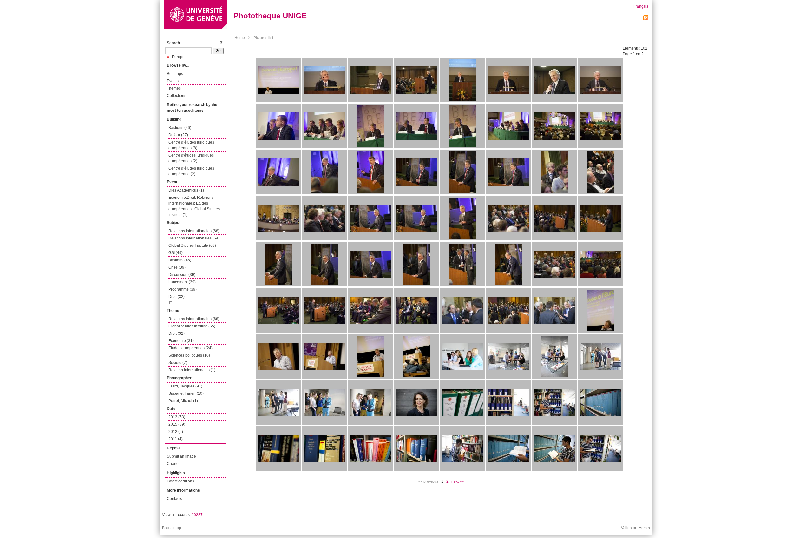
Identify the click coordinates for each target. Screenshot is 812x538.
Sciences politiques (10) (189, 355)
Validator (628, 528)
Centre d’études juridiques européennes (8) (191, 145)
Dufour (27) (178, 135)
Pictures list (263, 38)
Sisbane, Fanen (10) (186, 393)
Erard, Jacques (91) (185, 386)
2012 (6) (175, 431)
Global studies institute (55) (191, 326)
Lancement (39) (182, 282)
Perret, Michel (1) (183, 401)
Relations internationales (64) (193, 238)
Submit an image (181, 456)
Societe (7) (177, 362)
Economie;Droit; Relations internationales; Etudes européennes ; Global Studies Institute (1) (194, 206)
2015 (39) (176, 424)
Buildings (175, 73)
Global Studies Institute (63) (192, 245)
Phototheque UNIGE (270, 15)
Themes (174, 88)
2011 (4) (175, 439)
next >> (457, 481)
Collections (176, 95)
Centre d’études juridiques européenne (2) (191, 171)
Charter (173, 463)
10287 (197, 515)
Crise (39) (177, 267)
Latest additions (180, 481)
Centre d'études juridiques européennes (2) (191, 158)
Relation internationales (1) (191, 370)
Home (239, 38)
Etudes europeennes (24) (190, 348)
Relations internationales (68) (193, 231)
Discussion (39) (181, 274)
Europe (178, 57)
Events (173, 81)
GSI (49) (175, 253)
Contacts (174, 498)
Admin (644, 528)
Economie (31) (181, 341)
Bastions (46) (179, 127)
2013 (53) (176, 417)
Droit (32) (176, 296)
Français (640, 6)
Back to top (171, 528)
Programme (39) (182, 289)
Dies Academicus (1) (186, 190)
